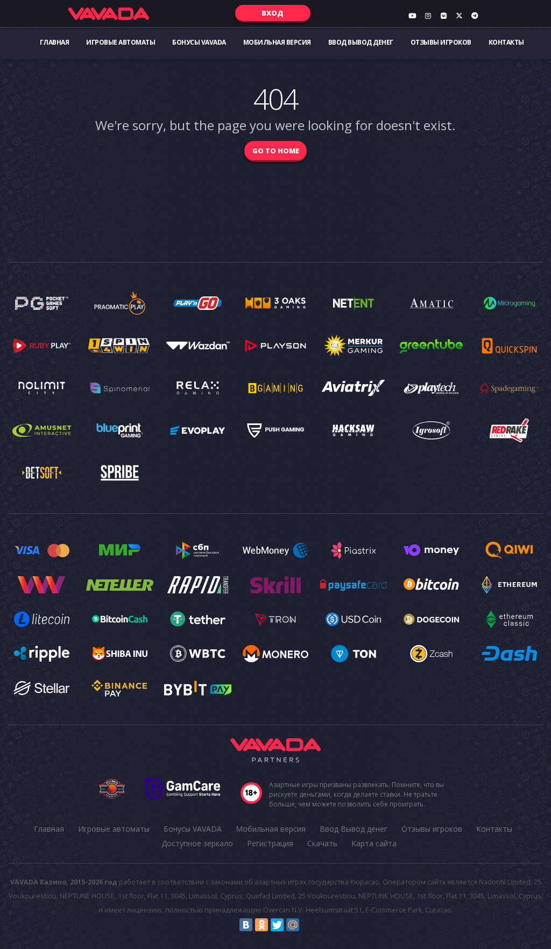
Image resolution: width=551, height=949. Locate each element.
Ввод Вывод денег (360, 42)
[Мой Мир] (292, 924)
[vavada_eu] (459, 15)
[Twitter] (277, 924)
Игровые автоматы (120, 42)
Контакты (506, 42)
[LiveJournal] (308, 924)
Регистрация (270, 843)
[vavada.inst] (427, 15)
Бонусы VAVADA (199, 42)
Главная (54, 42)
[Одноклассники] (261, 924)
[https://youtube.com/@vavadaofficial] (412, 15)
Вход (273, 13)
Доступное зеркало (197, 843)
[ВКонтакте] (245, 924)
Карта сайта (374, 843)
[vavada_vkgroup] (443, 15)
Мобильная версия (277, 42)
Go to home (275, 150)
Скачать (322, 843)
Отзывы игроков (441, 42)
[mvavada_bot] (474, 15)
